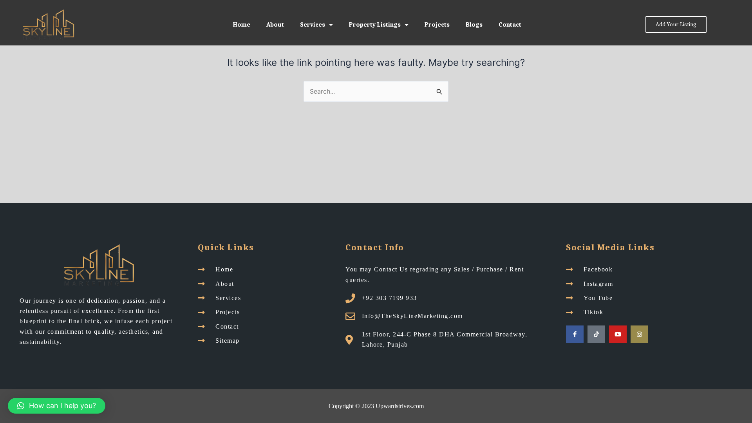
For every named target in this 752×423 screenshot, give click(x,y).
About (275, 24)
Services (312, 24)
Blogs (474, 24)
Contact (510, 24)
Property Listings (375, 24)
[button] (56, 406)
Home (241, 24)
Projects (437, 24)
